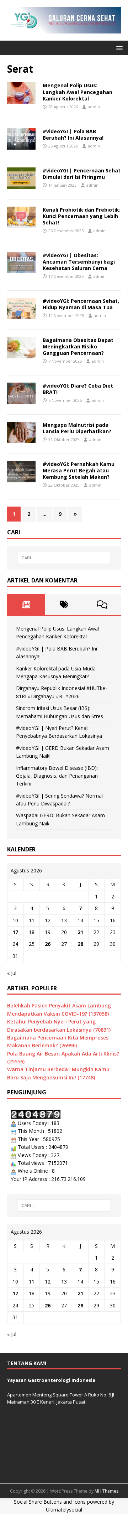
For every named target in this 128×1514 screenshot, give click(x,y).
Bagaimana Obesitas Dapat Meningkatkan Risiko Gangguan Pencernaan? (78, 346)
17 (15, 932)
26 (47, 943)
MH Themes (106, 1491)
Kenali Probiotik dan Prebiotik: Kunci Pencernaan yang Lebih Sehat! (82, 216)
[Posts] (26, 604)
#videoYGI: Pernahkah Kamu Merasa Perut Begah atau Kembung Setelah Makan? (78, 470)
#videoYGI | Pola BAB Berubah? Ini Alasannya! (73, 134)
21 (80, 932)
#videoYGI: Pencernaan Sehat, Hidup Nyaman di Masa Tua (81, 304)
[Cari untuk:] (64, 558)
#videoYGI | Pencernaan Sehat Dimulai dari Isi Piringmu (82, 173)
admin (94, 106)
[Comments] (102, 604)
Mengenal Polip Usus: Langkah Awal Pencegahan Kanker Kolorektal (77, 92)
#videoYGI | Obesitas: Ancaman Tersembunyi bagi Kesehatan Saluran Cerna (79, 261)
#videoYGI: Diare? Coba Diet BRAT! (78, 388)
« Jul (11, 973)
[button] (118, 47)
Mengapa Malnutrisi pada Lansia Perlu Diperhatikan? (77, 428)
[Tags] (64, 604)
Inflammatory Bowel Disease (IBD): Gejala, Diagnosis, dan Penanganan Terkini (57, 775)
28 (80, 943)
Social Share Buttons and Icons (50, 1501)
